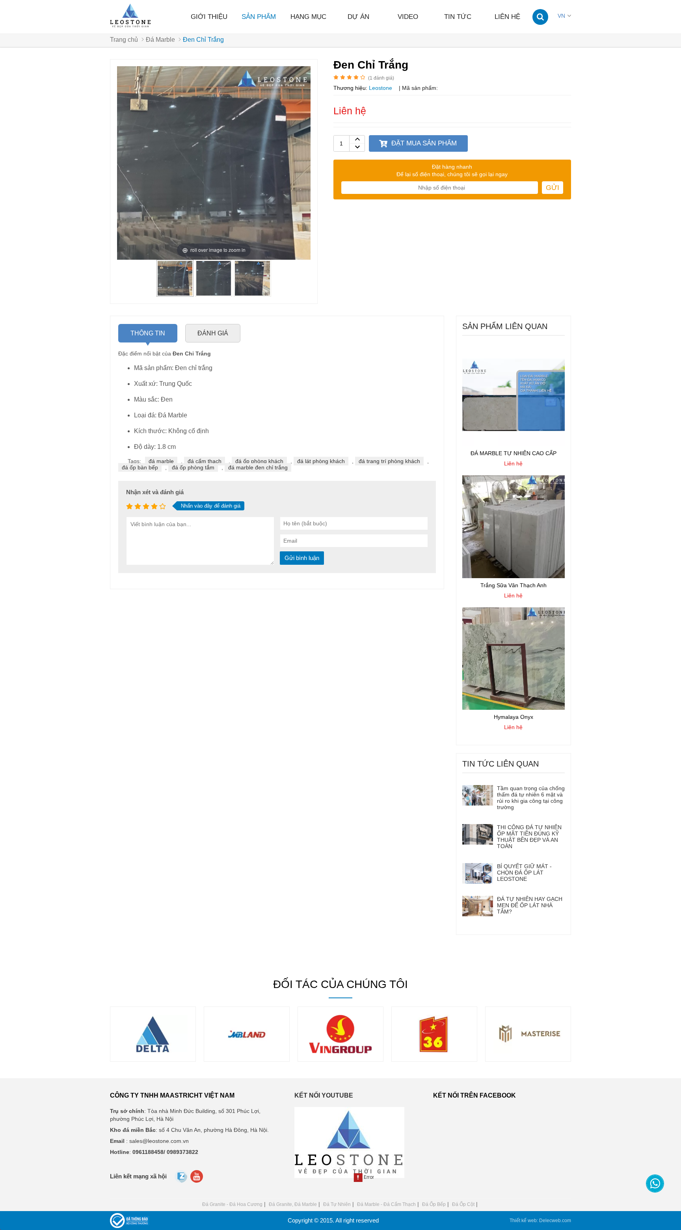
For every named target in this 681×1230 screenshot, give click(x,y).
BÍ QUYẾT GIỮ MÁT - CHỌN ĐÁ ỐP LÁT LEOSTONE (524, 872)
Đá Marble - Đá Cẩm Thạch (386, 1204)
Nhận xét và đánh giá (155, 492)
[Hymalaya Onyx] (513, 708)
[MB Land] (157, 1051)
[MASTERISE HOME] (438, 1051)
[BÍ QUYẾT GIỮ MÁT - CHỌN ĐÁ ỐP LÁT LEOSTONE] (477, 873)
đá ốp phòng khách (259, 461)
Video (408, 16)
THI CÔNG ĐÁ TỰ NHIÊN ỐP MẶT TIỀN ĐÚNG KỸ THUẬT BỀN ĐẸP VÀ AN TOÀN (529, 836)
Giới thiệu (209, 16)
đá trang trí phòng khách (389, 461)
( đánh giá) (381, 78)
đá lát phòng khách (321, 461)
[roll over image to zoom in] (214, 162)
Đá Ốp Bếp (434, 1204)
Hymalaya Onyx (513, 717)
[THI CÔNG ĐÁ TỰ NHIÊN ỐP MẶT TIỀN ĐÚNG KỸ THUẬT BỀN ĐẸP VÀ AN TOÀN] (477, 834)
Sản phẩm (259, 16)
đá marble (161, 461)
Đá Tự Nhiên (337, 1204)
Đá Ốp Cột (463, 1204)
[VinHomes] (251, 1051)
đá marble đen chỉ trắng (258, 467)
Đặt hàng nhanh (452, 167)
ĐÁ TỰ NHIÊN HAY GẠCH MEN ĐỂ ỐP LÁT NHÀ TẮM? (529, 905)
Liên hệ (507, 16)
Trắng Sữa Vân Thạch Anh (513, 585)
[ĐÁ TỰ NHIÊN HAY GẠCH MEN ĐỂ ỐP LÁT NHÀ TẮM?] (477, 906)
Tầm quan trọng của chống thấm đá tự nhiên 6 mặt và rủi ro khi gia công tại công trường (531, 797)
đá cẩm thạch (204, 461)
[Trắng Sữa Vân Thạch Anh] (513, 576)
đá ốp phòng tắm (193, 467)
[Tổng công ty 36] (345, 1051)
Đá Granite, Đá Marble (293, 1204)
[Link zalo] (181, 1181)
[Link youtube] (197, 1178)
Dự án (358, 16)
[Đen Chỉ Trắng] (175, 293)
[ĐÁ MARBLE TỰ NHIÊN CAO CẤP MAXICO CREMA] (513, 444)
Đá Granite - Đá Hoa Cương (232, 1204)
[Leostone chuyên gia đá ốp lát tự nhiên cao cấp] (131, 16)
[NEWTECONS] (532, 1051)
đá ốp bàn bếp (140, 467)
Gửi (552, 188)
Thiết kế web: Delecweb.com (540, 1220)
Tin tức (457, 16)
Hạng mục (308, 16)
